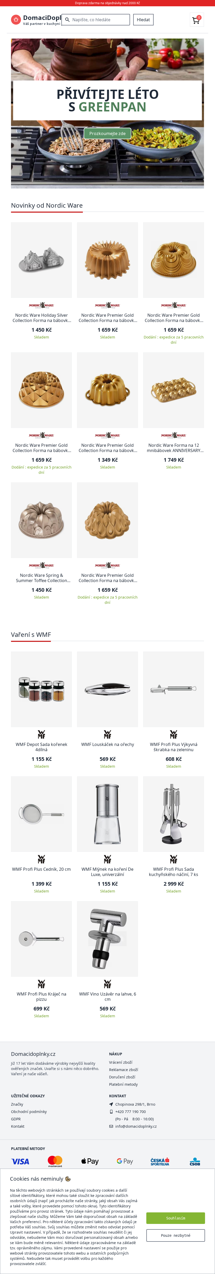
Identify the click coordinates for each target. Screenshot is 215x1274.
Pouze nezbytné (175, 1235)
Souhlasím (175, 1218)
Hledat (143, 20)
